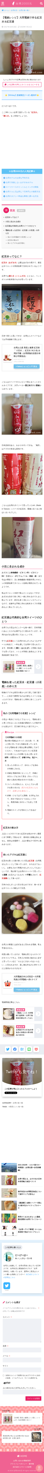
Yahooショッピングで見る (27, 366)
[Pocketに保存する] (36, 1049)
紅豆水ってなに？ (12, 217)
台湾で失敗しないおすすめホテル (19, 182)
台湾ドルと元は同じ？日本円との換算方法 (23, 192)
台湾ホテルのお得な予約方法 (17, 178)
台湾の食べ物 (18, 1103)
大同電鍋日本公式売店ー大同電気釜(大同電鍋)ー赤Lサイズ (27, 978)
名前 (6, 1346)
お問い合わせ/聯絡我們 (22, 1461)
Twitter (7, 1290)
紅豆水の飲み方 (13, 240)
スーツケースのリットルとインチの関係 (22, 187)
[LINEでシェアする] (29, 1049)
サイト (5, 1366)
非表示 (21, 210)
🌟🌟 (22, 95)
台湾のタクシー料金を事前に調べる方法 (22, 196)
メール (6, 1356)
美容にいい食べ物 (16, 1107)
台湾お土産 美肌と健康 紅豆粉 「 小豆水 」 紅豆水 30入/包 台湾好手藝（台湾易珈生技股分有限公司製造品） (27, 352)
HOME (23, 1456)
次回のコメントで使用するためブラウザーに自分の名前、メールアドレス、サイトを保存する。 (23, 1376)
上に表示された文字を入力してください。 (20, 1388)
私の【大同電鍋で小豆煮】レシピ (19, 237)
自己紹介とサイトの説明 (22, 1467)
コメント (7, 1317)
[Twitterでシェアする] (8, 1049)
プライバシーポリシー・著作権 (22, 1464)
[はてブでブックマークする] (22, 1049)
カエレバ (22, 359)
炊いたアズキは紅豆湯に (16, 243)
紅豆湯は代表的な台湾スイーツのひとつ (20, 226)
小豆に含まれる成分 (13, 221)
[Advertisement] (22, 143)
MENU (39, 1469)
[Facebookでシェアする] (15, 1049)
